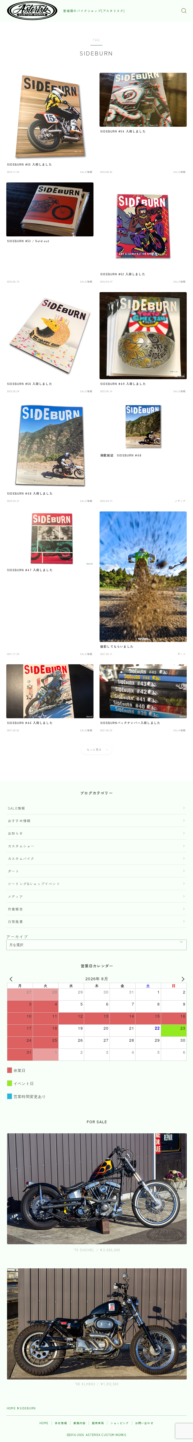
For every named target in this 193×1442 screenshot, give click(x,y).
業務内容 (79, 1423)
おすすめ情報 (19, 820)
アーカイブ (17, 937)
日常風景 (15, 921)
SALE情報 (16, 808)
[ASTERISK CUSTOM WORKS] (32, 10)
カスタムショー (21, 845)
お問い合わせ (144, 1423)
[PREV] (12, 979)
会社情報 (61, 1423)
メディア (15, 896)
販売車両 (98, 1423)
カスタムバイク (21, 858)
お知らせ (15, 833)
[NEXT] (182, 979)
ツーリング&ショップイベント (34, 883)
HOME (11, 1408)
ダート (13, 871)
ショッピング (119, 1423)
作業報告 (15, 908)
